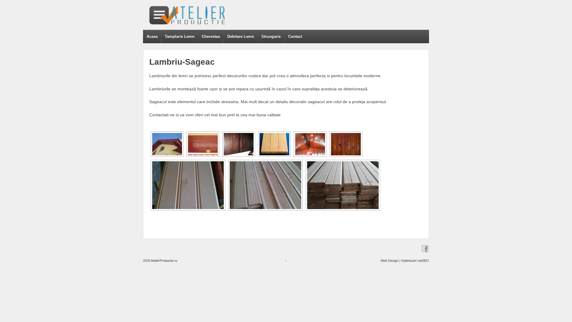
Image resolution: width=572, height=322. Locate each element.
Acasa (152, 36)
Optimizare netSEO (415, 260)
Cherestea (211, 36)
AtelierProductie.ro (163, 260)
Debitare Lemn (240, 36)
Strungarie (271, 36)
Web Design (389, 260)
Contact (295, 36)
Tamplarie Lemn (180, 36)
